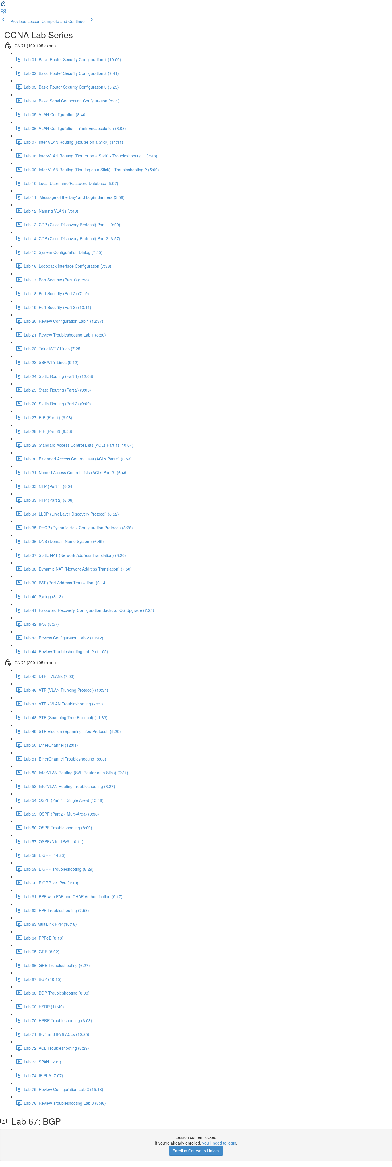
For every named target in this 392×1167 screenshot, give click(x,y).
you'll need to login (219, 1143)
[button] (3, 5)
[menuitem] (3, 13)
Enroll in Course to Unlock (196, 1151)
